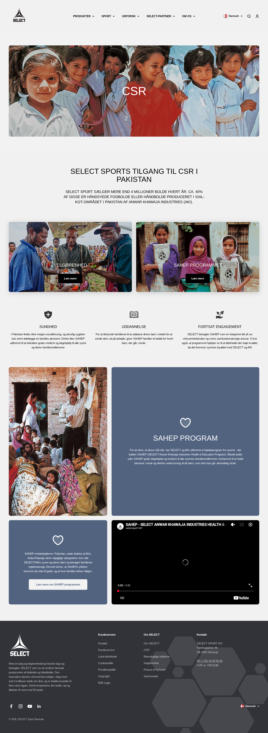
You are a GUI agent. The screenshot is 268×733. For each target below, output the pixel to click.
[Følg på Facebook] (11, 706)
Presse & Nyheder (155, 669)
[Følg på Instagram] (20, 706)
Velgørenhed (151, 663)
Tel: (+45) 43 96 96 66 (209, 660)
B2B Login (104, 682)
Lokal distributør (107, 656)
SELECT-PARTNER (159, 16)
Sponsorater (151, 676)
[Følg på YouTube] (29, 706)
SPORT (106, 16)
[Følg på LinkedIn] (39, 706)
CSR (146, 649)
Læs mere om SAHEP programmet (58, 584)
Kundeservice (106, 649)
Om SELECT (152, 643)
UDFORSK (129, 16)
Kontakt (102, 643)
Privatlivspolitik (107, 669)
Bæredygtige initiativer (157, 656)
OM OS (186, 16)
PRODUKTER (82, 16)
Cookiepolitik (105, 663)
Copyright (104, 676)
